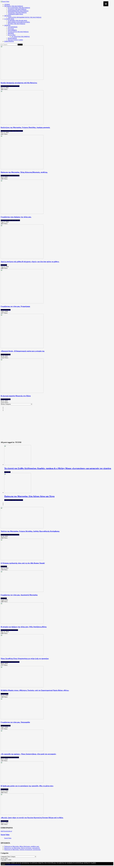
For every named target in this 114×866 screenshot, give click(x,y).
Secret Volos (5, 835)
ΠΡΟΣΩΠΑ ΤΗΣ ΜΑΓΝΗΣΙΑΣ (13, 6)
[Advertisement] (57, 427)
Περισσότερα (16, 864)
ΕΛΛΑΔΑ (11, 28)
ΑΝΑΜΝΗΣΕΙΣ (12, 27)
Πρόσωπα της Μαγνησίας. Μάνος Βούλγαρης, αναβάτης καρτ (21, 846)
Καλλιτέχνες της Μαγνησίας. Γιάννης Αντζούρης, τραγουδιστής (22, 848)
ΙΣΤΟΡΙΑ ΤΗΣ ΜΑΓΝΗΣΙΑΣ (16, 23)
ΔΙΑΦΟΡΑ (7, 25)
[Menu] (105, 3)
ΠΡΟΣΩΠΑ (7, 15)
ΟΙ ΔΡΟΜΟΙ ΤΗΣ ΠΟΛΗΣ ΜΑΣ (17, 20)
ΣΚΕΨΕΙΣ (11, 33)
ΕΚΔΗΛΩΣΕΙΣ (12, 38)
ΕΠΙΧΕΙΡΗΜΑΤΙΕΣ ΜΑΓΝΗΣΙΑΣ (18, 11)
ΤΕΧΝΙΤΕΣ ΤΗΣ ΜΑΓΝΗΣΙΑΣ (17, 12)
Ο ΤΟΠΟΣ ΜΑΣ (9, 19)
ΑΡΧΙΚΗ (7, 4)
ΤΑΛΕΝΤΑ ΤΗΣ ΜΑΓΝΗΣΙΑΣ (17, 9)
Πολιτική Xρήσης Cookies (15, 40)
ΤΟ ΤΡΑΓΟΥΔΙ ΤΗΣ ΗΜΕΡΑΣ (20, 36)
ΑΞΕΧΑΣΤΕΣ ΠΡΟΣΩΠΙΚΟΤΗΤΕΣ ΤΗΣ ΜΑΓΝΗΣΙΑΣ (24, 17)
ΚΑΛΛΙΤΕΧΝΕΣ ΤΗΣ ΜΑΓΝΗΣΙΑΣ (19, 7)
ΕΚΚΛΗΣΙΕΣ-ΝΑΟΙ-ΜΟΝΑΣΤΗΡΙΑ (19, 22)
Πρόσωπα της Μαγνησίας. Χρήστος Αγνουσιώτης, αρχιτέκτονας (22, 849)
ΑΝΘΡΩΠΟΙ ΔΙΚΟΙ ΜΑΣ (15, 14)
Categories (4, 856)
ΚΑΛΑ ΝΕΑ (11, 35)
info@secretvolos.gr (6, 831)
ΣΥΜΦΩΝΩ (9, 864)
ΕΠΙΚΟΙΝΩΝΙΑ (9, 41)
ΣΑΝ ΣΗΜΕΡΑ (12, 30)
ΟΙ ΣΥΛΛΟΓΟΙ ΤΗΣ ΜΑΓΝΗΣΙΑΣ (18, 31)
